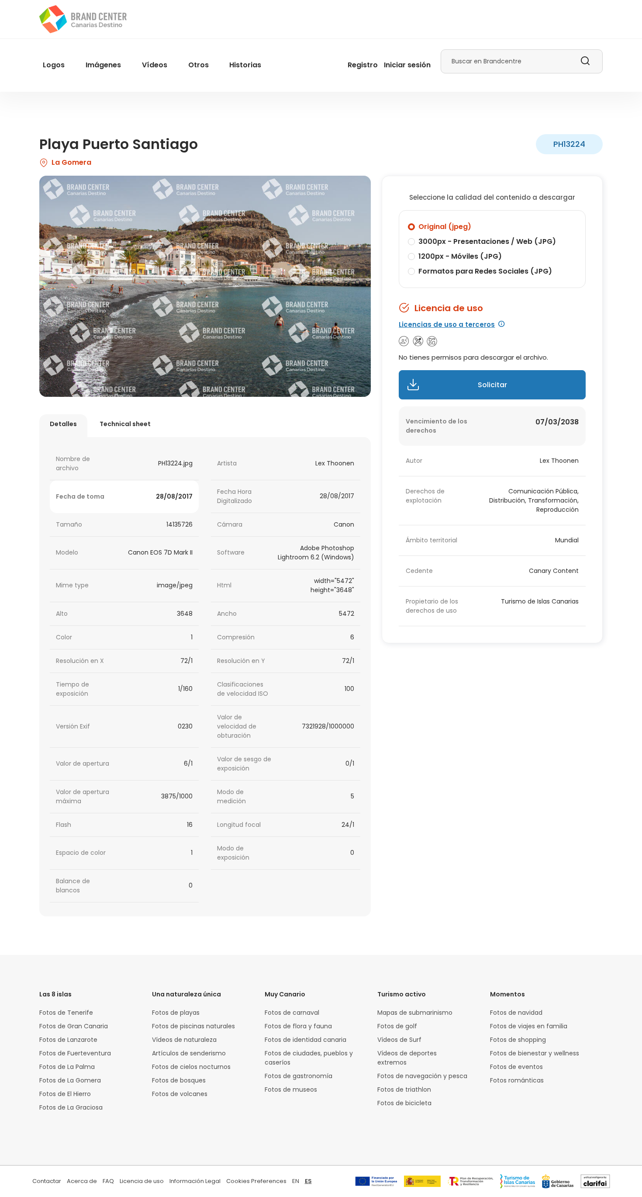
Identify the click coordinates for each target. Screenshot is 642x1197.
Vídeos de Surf (399, 1039)
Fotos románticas (517, 1080)
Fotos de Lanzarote (68, 1039)
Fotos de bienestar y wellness (534, 1053)
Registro (363, 65)
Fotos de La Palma (67, 1066)
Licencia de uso (142, 1181)
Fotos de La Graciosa (71, 1107)
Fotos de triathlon (404, 1089)
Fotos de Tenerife (66, 1012)
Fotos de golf (397, 1026)
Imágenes (103, 65)
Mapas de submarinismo (414, 1012)
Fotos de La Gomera (70, 1080)
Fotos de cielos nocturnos (191, 1066)
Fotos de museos (291, 1089)
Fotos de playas (176, 1012)
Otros (198, 65)
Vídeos (154, 65)
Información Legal (195, 1181)
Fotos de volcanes (179, 1093)
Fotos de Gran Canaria (73, 1026)
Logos (54, 65)
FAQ (108, 1181)
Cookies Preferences (256, 1181)
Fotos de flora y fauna (298, 1026)
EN (295, 1181)
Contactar (46, 1181)
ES (308, 1181)
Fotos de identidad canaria (305, 1039)
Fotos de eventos (516, 1066)
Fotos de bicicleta (404, 1103)
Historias (245, 65)
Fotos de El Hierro (65, 1093)
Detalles (63, 424)
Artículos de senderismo (189, 1053)
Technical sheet (125, 424)
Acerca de (82, 1181)
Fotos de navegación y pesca (422, 1076)
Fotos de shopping (518, 1039)
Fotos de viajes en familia (528, 1026)
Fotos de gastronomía (298, 1076)
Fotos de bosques (179, 1080)
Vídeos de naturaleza (184, 1039)
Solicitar (492, 385)
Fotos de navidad (516, 1012)
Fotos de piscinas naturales (193, 1026)
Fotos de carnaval (292, 1012)
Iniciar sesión (407, 65)
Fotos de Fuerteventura (75, 1053)
